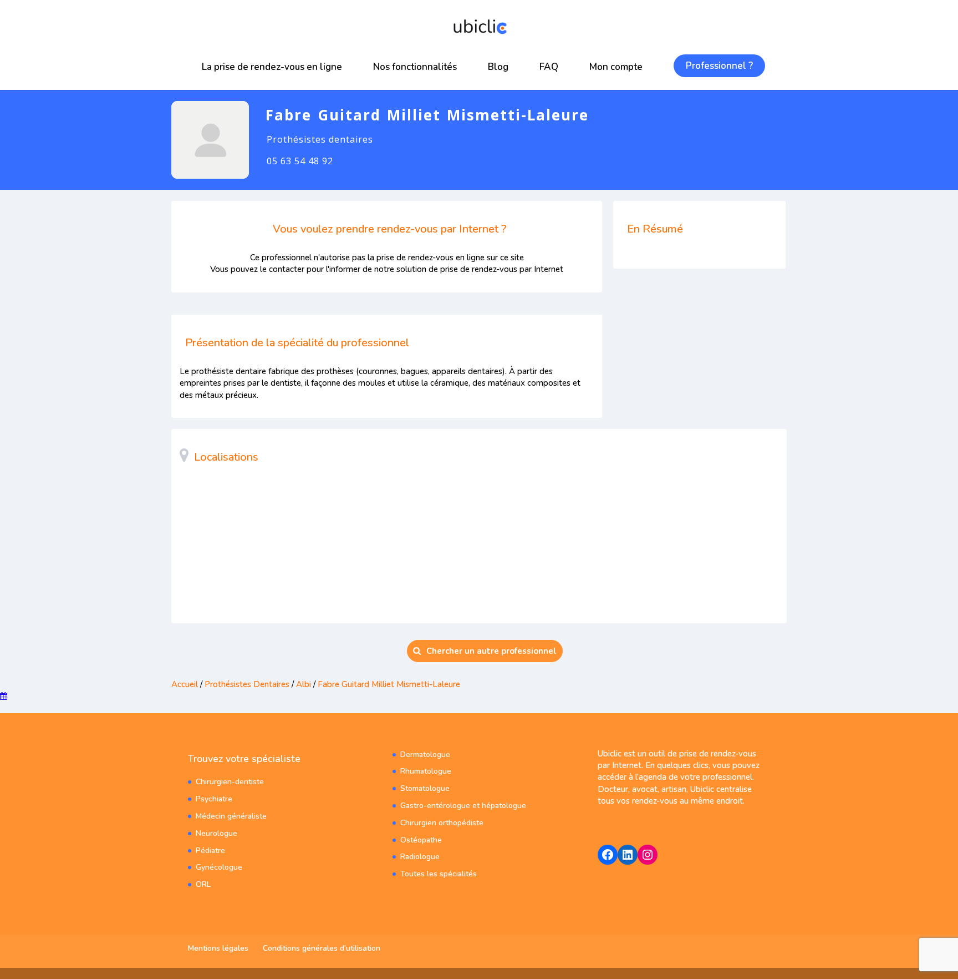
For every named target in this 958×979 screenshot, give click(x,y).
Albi (303, 684)
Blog (498, 66)
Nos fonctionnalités (415, 66)
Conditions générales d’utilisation (321, 948)
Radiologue (420, 856)
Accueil (184, 684)
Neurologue (216, 833)
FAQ (548, 66)
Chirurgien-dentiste (230, 781)
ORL (203, 884)
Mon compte (616, 66)
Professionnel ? (719, 65)
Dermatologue (425, 754)
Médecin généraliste (231, 816)
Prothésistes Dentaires (247, 684)
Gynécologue (219, 867)
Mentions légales (218, 948)
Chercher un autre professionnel (491, 651)
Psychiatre (214, 799)
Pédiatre (210, 850)
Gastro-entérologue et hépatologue (463, 805)
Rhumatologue (425, 771)
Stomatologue (425, 788)
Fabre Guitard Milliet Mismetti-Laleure (389, 684)
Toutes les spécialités (438, 874)
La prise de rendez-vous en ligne (272, 66)
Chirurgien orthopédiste (441, 822)
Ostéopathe (421, 840)
